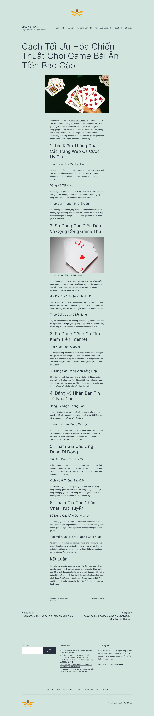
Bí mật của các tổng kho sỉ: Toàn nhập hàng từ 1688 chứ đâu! (76, 661)
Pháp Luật (114, 28)
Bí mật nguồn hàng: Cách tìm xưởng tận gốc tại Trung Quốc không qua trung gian (77, 670)
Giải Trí (102, 598)
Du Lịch (71, 28)
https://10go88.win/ (78, 120)
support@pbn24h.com (114, 664)
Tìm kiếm (25, 646)
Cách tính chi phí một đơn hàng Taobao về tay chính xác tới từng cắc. (76, 666)
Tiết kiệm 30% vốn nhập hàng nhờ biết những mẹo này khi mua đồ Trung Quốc (75, 656)
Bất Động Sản (82, 28)
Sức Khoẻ (104, 28)
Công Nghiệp (126, 28)
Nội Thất (93, 28)
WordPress (128, 703)
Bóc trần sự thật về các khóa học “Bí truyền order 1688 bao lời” (76, 651)
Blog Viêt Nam (30, 27)
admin (54, 601)
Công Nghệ (60, 28)
